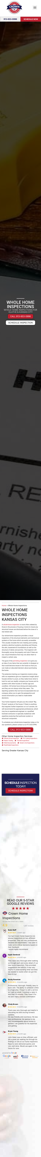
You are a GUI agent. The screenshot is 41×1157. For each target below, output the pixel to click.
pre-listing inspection (20, 661)
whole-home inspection (11, 625)
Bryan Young (13, 1031)
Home (4, 605)
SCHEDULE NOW (31, 19)
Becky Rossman (14, 979)
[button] (35, 7)
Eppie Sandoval (14, 955)
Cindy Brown (13, 1004)
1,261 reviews (29, 926)
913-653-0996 (10, 19)
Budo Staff (12, 930)
